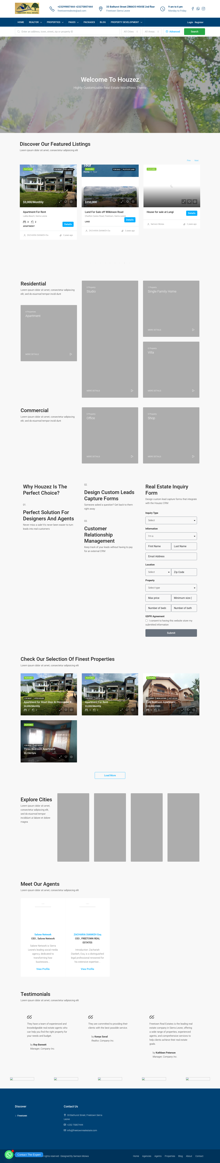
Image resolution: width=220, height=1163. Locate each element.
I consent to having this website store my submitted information (168, 622)
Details (68, 213)
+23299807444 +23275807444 (75, 6)
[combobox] (131, 31)
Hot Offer (99, 698)
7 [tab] (119, 263)
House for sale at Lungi (36, 212)
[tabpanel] (48, 197)
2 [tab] (95, 263)
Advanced (174, 31)
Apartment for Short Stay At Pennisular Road (50, 702)
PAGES (71, 22)
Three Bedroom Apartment (39, 749)
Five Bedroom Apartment (160, 702)
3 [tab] (100, 263)
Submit (171, 632)
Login (190, 22)
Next (197, 160)
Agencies (146, 1156)
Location (150, 564)
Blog (180, 1156)
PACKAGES (89, 22)
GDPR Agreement (154, 616)
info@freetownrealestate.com (82, 1130)
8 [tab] (124, 263)
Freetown (22, 1115)
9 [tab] (129, 263)
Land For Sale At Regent (161, 212)
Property (149, 580)
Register (199, 22)
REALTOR (34, 22)
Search (194, 31)
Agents (158, 1156)
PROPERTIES (53, 22)
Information (151, 528)
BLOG (103, 22)
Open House (39, 698)
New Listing (162, 698)
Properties (170, 1156)
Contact (199, 1156)
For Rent (28, 698)
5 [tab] (110, 263)
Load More (110, 775)
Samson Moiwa (33, 224)
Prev (189, 160)
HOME (21, 22)
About (189, 1156)
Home (136, 1156)
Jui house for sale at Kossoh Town (105, 212)
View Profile (43, 969)
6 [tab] (114, 263)
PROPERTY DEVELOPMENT (125, 22)
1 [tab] (90, 263)
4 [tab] (105, 263)
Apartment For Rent (96, 702)
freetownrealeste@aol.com (72, 10)
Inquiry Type (151, 513)
